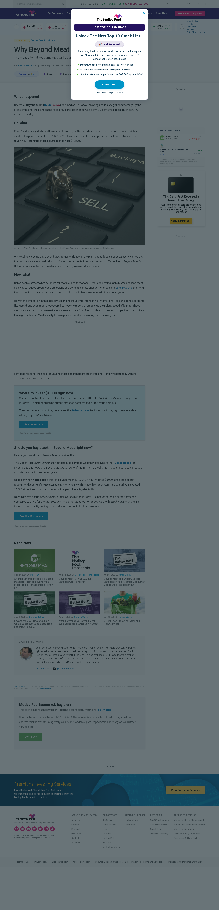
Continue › (109, 84)
